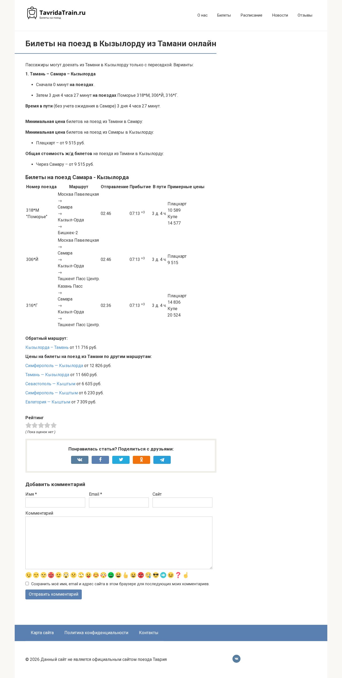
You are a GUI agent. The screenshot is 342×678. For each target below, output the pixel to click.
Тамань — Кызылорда (47, 374)
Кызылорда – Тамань (47, 347)
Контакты (148, 632)
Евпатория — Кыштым (47, 402)
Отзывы (305, 15)
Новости (280, 15)
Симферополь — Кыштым (51, 392)
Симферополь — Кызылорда (54, 365)
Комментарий (39, 513)
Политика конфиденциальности (96, 632)
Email (95, 494)
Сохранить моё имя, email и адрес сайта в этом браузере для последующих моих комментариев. (120, 584)
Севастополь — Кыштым (50, 383)
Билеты (224, 15)
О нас (202, 15)
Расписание (251, 15)
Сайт (157, 494)
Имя (31, 494)
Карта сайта (42, 632)
